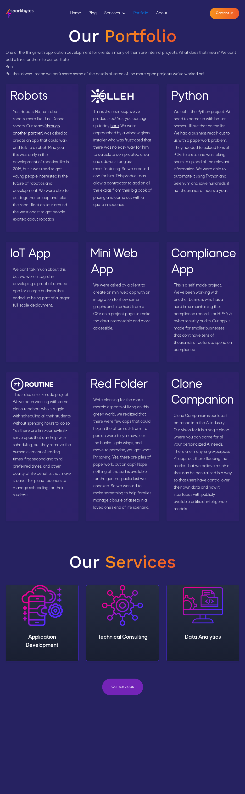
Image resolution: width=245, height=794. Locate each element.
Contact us (224, 13)
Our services (122, 687)
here (115, 126)
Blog (93, 13)
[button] (115, 13)
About (161, 13)
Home (75, 13)
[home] (19, 13)
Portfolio (141, 13)
